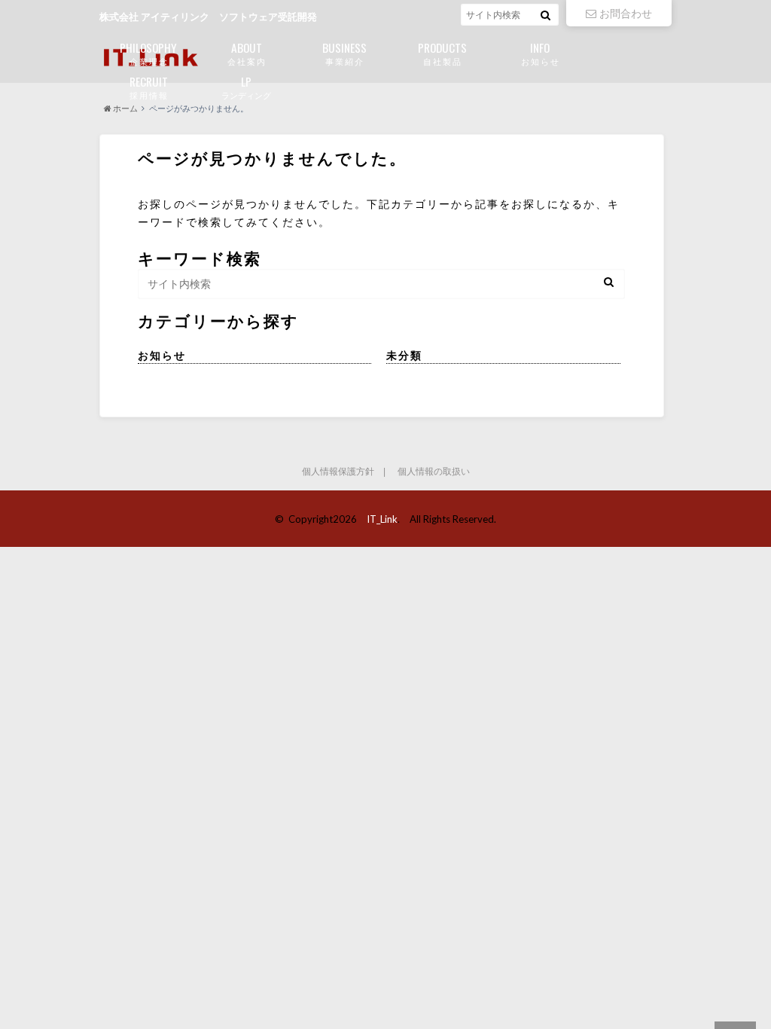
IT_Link (382, 519)
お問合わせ (625, 13)
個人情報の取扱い (434, 471)
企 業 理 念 (148, 52)
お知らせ (162, 355)
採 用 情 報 (149, 86)
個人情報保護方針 (338, 471)
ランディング (246, 86)
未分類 (404, 355)
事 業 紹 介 (344, 52)
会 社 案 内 (246, 52)
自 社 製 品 (442, 52)
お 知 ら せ (540, 52)
